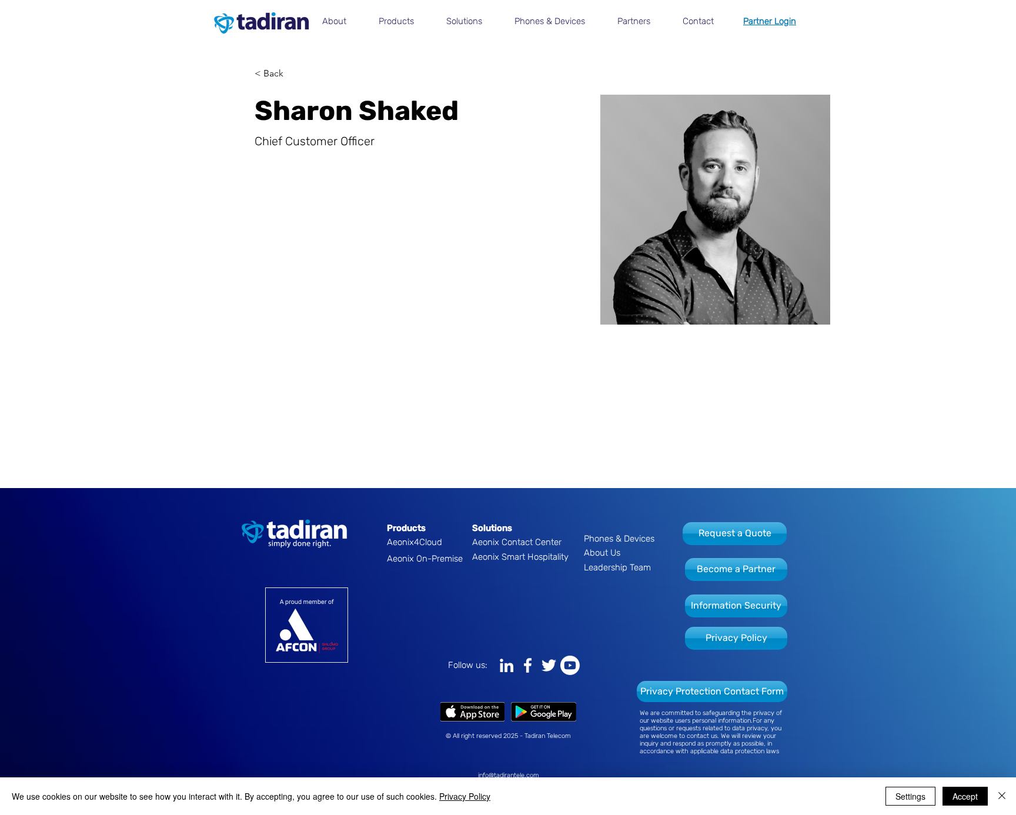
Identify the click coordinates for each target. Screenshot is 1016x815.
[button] (341, 21)
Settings (910, 796)
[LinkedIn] (506, 665)
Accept (965, 796)
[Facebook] (527, 665)
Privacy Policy (464, 796)
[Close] (1002, 796)
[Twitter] (549, 665)
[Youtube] (570, 665)
